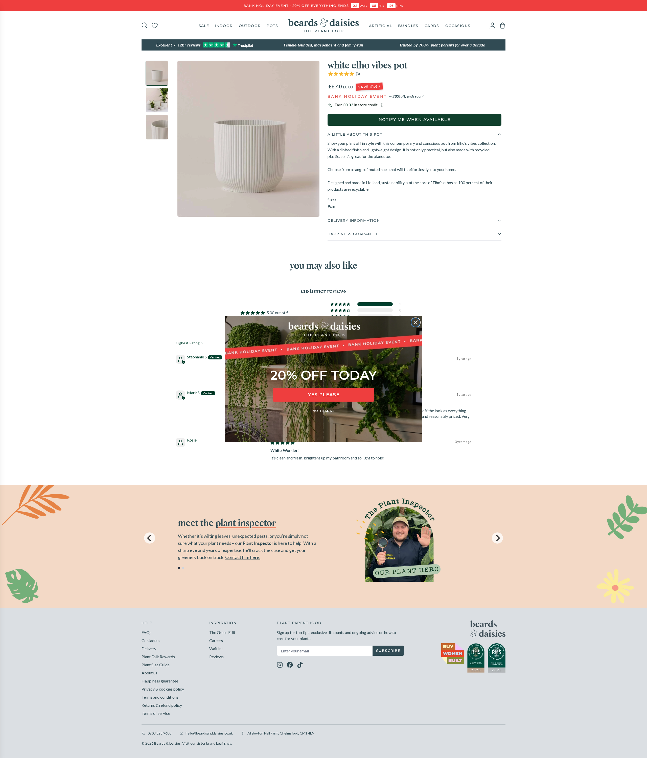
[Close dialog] (415, 322)
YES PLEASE (323, 395)
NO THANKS (323, 411)
